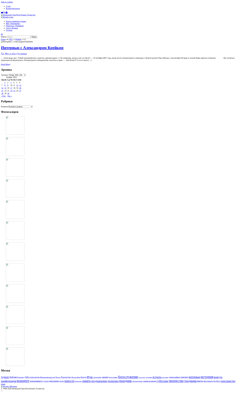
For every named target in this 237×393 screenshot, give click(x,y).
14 (2, 88)
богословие (113, 377)
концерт (23, 381)
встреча (157, 377)
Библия (13, 377)
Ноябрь (18, 39)
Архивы (4, 75)
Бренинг (20, 377)
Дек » (9, 96)
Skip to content (7, 2)
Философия (75, 377)
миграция (54, 381)
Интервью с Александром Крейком (32, 47)
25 (14, 91)
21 (2, 91)
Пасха (57, 377)
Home (3, 39)
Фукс (90, 377)
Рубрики (4, 107)
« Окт (3, 96)
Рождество (66, 377)
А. (4, 54)
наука (61, 381)
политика (113, 380)
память (86, 380)
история (207, 377)
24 (11, 91)
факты (200, 381)
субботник (162, 381)
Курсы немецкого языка (16, 21)
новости (69, 380)
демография (174, 377)
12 (17, 85)
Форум (83, 377)
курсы (46, 381)
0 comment (22, 54)
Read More (5, 64)
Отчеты (9, 30)
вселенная (149, 377)
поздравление (99, 380)
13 (20, 85)
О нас (8, 6)
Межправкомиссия (47, 377)
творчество (176, 381)
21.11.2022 (11, 54)
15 (5, 88)
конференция (8, 380)
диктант (184, 377)
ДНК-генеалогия (32, 377)
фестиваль (208, 381)
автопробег (97, 377)
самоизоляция (149, 381)
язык (3, 384)
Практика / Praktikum (15, 26)
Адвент (5, 377)
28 (2, 93)
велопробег (142, 377)
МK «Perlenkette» (13, 24)
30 (8, 93)
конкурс (218, 377)
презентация (137, 381)
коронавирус (36, 381)
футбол (216, 381)
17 (11, 88)
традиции (190, 380)
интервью (194, 377)
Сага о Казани (12, 28)
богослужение (128, 377)
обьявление (78, 381)
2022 (11, 39)
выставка (165, 377)
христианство (227, 381)
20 (20, 88)
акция (105, 377)
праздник (125, 381)
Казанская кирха (13, 8)
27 (20, 91)
